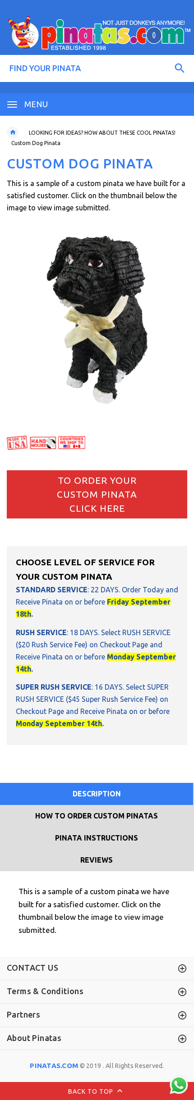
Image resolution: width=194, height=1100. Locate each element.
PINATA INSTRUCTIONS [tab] (96, 838)
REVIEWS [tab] (96, 860)
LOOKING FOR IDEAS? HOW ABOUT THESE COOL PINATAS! (102, 133)
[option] (97, 320)
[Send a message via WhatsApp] (178, 1084)
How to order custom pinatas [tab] (96, 816)
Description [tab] (97, 794)
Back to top (91, 1091)
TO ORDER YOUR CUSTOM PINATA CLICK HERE (97, 494)
